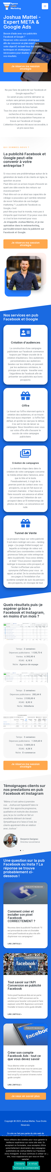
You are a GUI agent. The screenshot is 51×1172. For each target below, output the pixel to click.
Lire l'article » (15, 944)
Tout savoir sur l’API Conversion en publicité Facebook (24, 985)
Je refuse (32, 1163)
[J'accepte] (47, 1154)
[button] (25, 67)
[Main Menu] (45, 6)
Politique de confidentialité (26, 1168)
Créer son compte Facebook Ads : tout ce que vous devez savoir (24, 1056)
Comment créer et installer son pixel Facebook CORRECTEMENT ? (21, 916)
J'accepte (19, 1163)
